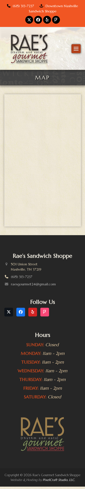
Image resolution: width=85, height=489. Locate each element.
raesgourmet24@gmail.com (33, 271)
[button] (76, 42)
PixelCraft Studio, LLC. (59, 467)
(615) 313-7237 (23, 6)
